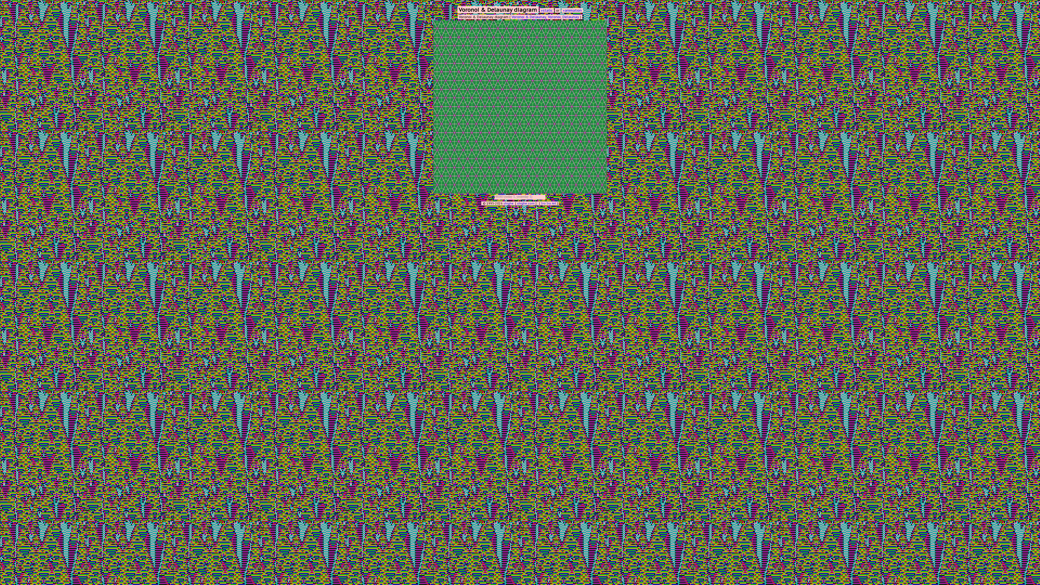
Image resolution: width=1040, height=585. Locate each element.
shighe (508, 203)
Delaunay (571, 17)
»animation (572, 10)
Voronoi (554, 17)
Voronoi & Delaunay (529, 17)
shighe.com (526, 203)
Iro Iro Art (548, 203)
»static (547, 10)
